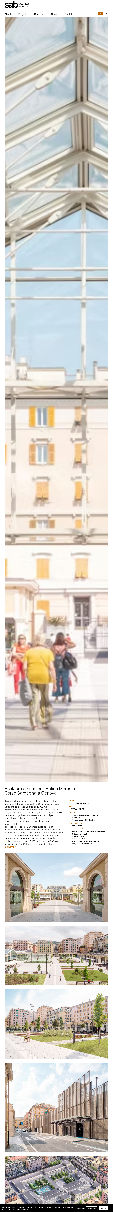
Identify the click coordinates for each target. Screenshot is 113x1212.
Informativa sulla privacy (20, 1209)
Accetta (103, 1208)
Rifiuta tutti (92, 1208)
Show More (10, 847)
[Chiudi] (110, 1208)
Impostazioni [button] (80, 1208)
